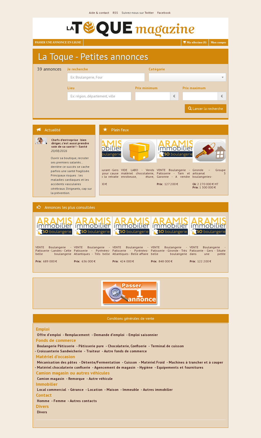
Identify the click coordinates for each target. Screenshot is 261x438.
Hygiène (146, 367)
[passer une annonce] (130, 293)
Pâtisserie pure (91, 346)
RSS (115, 13)
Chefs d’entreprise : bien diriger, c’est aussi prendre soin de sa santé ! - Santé (70, 143)
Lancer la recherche (207, 108)
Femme (60, 400)
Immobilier (46, 384)
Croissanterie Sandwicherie (59, 351)
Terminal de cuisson (167, 346)
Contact (44, 395)
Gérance (77, 389)
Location (95, 389)
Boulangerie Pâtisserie (55, 346)
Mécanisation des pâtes (57, 362)
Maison (113, 389)
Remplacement (77, 334)
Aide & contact (99, 13)
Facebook (164, 13)
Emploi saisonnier (143, 334)
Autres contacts (83, 400)
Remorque (76, 378)
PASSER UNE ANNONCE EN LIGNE (58, 42)
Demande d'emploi (109, 334)
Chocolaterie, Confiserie (127, 346)
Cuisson (130, 362)
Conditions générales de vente (130, 318)
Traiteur (93, 351)
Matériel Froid (153, 362)
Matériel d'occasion (55, 356)
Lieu (70, 88)
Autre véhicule (101, 378)
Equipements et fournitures (180, 367)
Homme (43, 400)
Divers (42, 406)
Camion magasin (50, 378)
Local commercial (51, 389)
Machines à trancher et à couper (196, 362)
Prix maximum (194, 88)
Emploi (42, 329)
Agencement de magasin (114, 367)
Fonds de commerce (56, 340)
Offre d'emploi (49, 334)
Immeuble (131, 389)
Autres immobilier (158, 389)
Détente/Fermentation (100, 362)
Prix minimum (146, 88)
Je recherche (77, 69)
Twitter (149, 13)
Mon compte (218, 42)
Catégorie (157, 69)
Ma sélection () (196, 42)
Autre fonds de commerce (125, 351)
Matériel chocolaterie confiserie (63, 367)
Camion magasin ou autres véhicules (73, 373)
